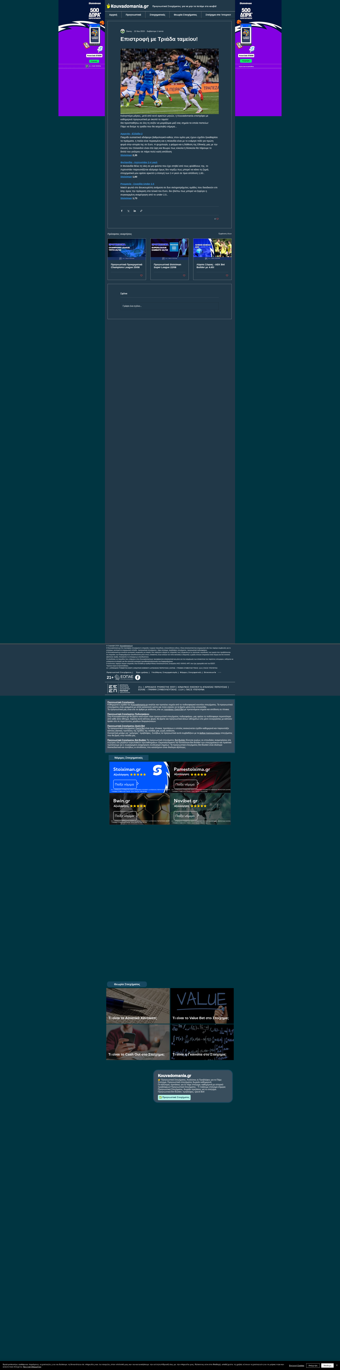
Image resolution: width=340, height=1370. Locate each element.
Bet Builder (180, 740)
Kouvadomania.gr (139, 705)
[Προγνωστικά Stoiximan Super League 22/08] (170, 249)
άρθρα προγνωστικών (209, 733)
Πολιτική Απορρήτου (32, 1366)
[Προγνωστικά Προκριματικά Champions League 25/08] (127, 249)
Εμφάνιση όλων (225, 234)
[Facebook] (137, 677)
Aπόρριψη (313, 1365)
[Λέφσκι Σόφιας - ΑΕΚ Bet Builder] (212, 249)
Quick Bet (140, 728)
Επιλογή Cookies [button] (296, 1365)
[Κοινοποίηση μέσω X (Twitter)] (128, 211)
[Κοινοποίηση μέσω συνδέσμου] (141, 211)
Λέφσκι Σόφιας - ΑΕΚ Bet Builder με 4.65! (211, 266)
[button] (185, 14)
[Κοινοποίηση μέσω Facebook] (121, 211)
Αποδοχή (327, 1365)
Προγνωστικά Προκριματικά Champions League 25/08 (126, 266)
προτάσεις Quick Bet (174, 709)
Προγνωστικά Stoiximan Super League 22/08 (167, 266)
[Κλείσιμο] (336, 1365)
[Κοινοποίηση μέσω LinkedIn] (134, 211)
